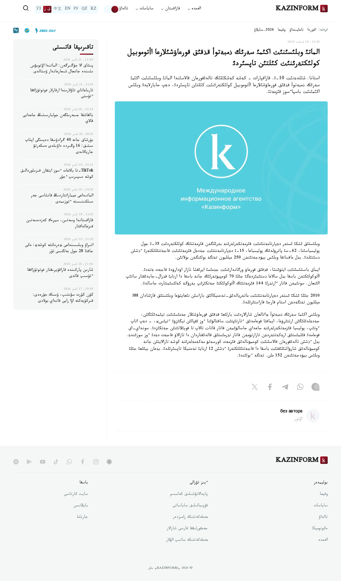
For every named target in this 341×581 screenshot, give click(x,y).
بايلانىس (81, 506)
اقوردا (311, 30)
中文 (58, 9)
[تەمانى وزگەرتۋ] (111, 9)
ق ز (47, 9)
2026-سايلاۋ (264, 30)
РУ (76, 9)
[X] (254, 388)
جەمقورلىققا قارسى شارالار (187, 529)
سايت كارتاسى (76, 495)
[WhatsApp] (300, 388)
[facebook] (82, 461)
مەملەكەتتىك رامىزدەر (190, 517)
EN (68, 9)
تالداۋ (123, 9)
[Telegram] (285, 388)
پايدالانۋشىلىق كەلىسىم (189, 495)
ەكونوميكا (320, 529)
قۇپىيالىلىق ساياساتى (190, 506)
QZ (84, 9)
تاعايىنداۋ (296, 30)
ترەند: (323, 30)
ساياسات (321, 506)
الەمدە (323, 540)
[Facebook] (270, 388)
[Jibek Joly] (44, 30)
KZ (93, 9)
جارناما (82, 517)
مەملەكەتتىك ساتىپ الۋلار (187, 540)
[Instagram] (315, 388)
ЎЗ (38, 9)
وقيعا (282, 30)
